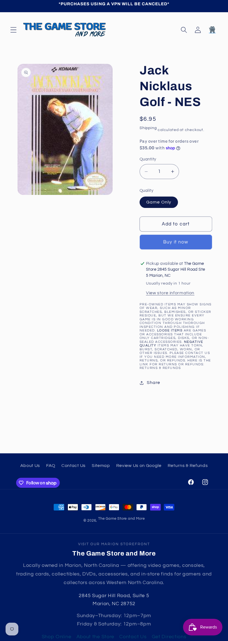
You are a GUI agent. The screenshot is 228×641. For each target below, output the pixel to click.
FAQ (50, 465)
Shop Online (56, 636)
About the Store (95, 636)
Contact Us (73, 465)
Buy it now (176, 242)
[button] (13, 30)
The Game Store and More (121, 519)
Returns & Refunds (160, 367)
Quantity (148, 159)
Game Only (158, 202)
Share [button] (153, 382)
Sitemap (101, 465)
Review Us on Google (139, 465)
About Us (30, 465)
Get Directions (169, 636)
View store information (170, 293)
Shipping (148, 128)
